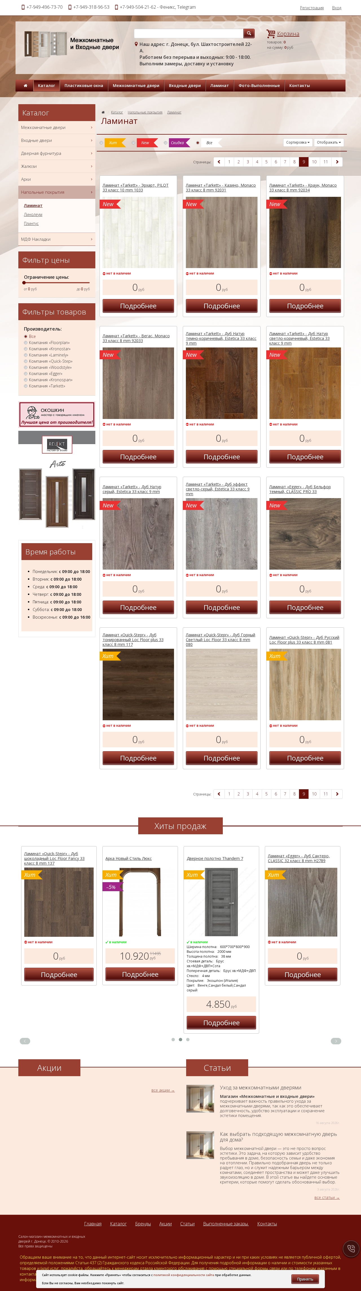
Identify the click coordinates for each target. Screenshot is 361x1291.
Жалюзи (29, 166)
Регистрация (312, 7)
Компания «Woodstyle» (50, 367)
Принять (305, 1279)
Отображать (328, 142)
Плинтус (31, 223)
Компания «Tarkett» (47, 386)
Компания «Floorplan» (49, 342)
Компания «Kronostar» (50, 348)
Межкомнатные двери (136, 85)
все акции (160, 1090)
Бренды (143, 1224)
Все (32, 336)
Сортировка (296, 142)
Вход (336, 7)
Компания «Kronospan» (50, 379)
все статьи (324, 1197)
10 (314, 161)
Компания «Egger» (45, 373)
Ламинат (219, 85)
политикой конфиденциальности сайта (183, 1275)
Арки (26, 179)
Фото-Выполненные (259, 85)
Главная (93, 1224)
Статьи (187, 1224)
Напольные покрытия (145, 112)
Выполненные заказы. (226, 1224)
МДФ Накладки (35, 239)
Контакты (299, 85)
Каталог (46, 85)
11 (325, 161)
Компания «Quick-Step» (50, 361)
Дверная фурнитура (41, 153)
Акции (165, 1224)
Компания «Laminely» (48, 355)
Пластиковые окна (84, 85)
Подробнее (138, 305)
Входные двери (185, 85)
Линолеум (33, 214)
